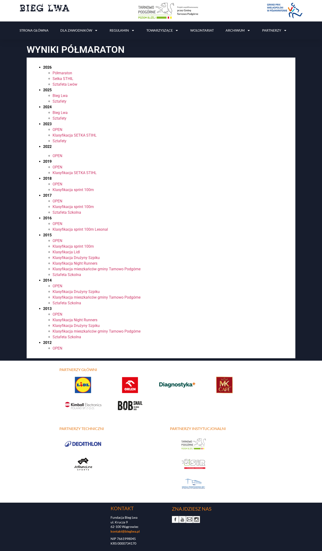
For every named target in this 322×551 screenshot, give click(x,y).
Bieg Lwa (60, 95)
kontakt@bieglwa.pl (125, 531)
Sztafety (59, 101)
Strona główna (34, 30)
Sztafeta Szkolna (67, 212)
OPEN (57, 129)
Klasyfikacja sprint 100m (73, 190)
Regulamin (119, 30)
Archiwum (235, 30)
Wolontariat (202, 30)
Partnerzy (271, 30)
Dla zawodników (76, 30)
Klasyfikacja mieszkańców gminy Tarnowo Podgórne (96, 269)
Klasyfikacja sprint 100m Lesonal (80, 229)
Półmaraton (62, 73)
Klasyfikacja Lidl (66, 252)
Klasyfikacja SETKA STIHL (75, 135)
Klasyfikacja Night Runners (75, 263)
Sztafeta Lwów (65, 84)
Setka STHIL (63, 78)
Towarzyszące (159, 30)
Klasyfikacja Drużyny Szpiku (76, 257)
